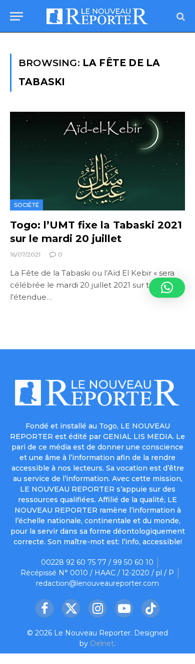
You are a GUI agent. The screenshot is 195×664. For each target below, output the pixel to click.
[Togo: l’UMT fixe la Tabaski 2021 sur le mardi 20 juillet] (97, 161)
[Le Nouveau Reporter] (97, 16)
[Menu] (16, 16)
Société (26, 204)
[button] (167, 288)
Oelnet (102, 643)
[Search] (179, 16)
